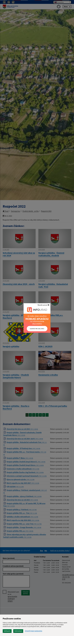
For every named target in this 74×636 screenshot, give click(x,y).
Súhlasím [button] (7, 631)
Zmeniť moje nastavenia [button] (33, 631)
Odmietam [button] (18, 631)
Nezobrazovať (43, 305)
